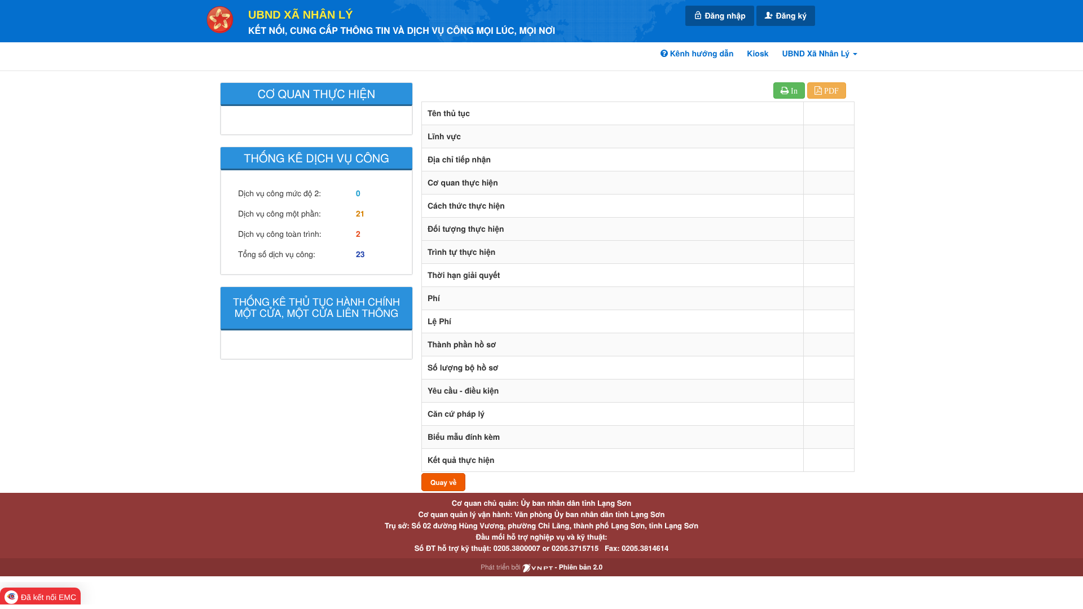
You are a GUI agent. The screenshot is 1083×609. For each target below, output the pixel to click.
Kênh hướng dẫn (700, 53)
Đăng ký (790, 15)
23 (360, 254)
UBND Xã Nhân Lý (300, 15)
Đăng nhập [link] (724, 15)
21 (360, 213)
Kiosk (757, 53)
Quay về (443, 482)
